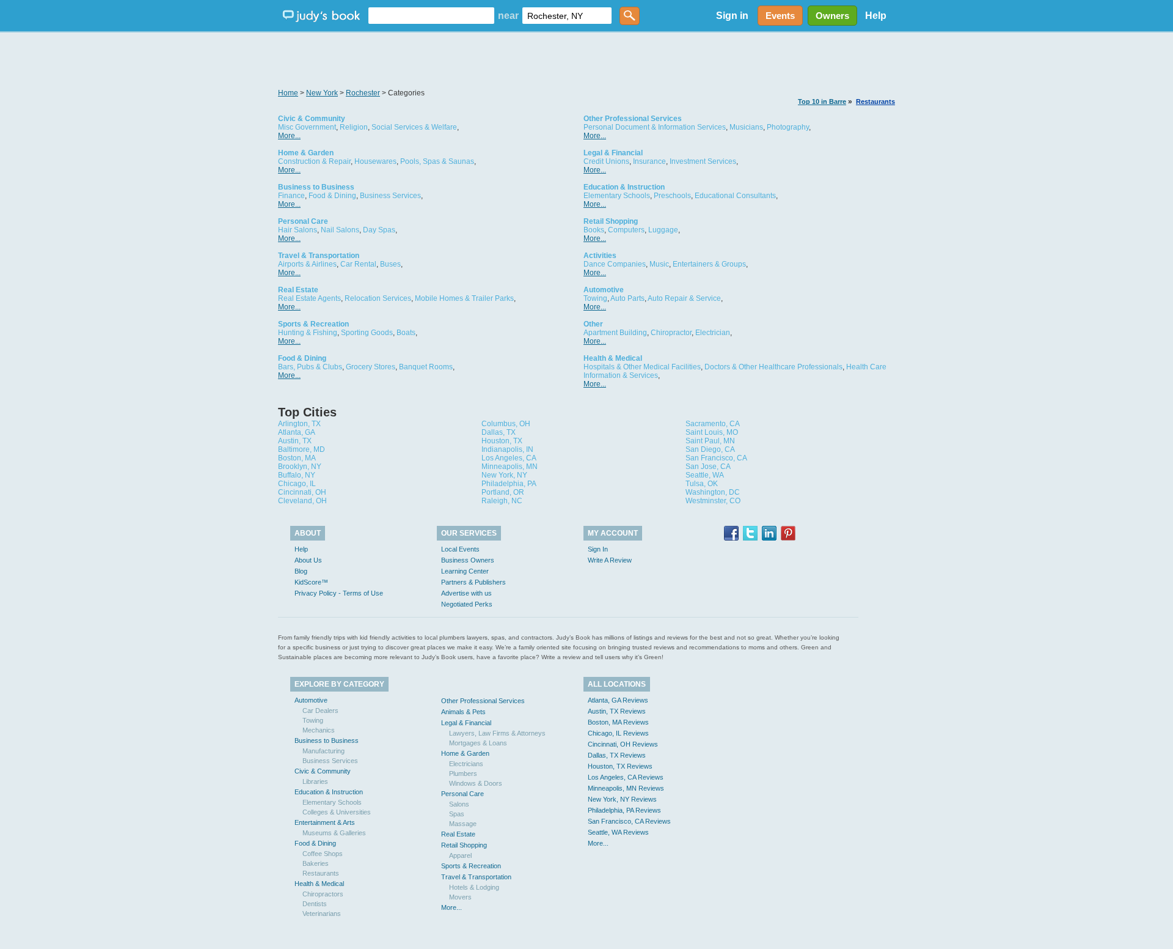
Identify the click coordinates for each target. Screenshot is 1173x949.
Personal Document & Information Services (654, 127)
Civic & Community (311, 118)
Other (593, 324)
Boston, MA (297, 458)
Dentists (314, 903)
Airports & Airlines (307, 264)
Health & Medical (612, 358)
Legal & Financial (613, 153)
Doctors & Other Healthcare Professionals (773, 367)
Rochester (363, 93)
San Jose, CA (708, 466)
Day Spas (379, 230)
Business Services (390, 195)
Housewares (375, 161)
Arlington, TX (299, 423)
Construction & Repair (314, 161)
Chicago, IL (297, 483)
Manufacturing (323, 751)
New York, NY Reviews (622, 799)
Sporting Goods (367, 332)
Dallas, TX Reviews (617, 755)
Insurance (649, 161)
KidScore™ (311, 582)
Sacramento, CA (712, 423)
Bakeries (315, 863)
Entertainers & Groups (709, 264)
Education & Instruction (624, 187)
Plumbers (463, 773)
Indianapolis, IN (507, 449)
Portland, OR (502, 492)
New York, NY (504, 475)
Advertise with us (466, 593)
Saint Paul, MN (710, 441)
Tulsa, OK (701, 483)
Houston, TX (501, 441)
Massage (463, 823)
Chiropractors (322, 894)
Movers (460, 897)
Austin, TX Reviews (617, 711)
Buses (390, 264)
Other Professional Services (632, 118)
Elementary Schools (616, 195)
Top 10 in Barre (822, 101)
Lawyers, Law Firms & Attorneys (497, 733)
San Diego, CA (710, 449)
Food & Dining (332, 195)
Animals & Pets (463, 711)
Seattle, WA (704, 475)
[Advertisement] (586, 61)
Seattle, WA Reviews (618, 832)
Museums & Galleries (334, 832)
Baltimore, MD (301, 449)
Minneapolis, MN (509, 466)
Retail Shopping (610, 221)
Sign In (598, 549)
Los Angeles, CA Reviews (625, 777)
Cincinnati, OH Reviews (623, 744)
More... (289, 135)
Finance (291, 195)
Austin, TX (295, 441)
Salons (459, 804)
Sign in (732, 15)
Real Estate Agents (309, 298)
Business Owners (467, 560)
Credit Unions (606, 161)
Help (875, 15)
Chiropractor (671, 332)
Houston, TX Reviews (620, 766)
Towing (595, 298)
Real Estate (298, 290)
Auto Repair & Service (684, 298)
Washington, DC (712, 492)
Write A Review (610, 560)
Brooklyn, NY (299, 466)
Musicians (746, 127)
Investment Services (703, 161)
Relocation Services (378, 298)
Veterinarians (321, 913)
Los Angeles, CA (508, 458)
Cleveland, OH (302, 501)
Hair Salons (297, 230)
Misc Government (307, 127)
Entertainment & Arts (324, 822)
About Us (308, 560)
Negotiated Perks (466, 604)
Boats (405, 332)
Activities (599, 255)
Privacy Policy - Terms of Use (338, 593)
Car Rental (358, 264)
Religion (354, 127)
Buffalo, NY (296, 475)
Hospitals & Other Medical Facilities (642, 367)
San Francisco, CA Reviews (629, 821)
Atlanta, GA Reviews (618, 700)
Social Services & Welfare (414, 127)
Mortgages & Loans (478, 743)
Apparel (460, 855)
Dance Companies (614, 264)
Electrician (712, 332)
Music (659, 264)
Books (593, 230)
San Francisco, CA (716, 458)
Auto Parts (627, 298)
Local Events (460, 549)
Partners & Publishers (473, 582)
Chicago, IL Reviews (618, 733)
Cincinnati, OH (302, 492)
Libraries (315, 781)
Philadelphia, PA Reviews (624, 810)
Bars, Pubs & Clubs (310, 367)
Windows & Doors (475, 783)
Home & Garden (306, 153)
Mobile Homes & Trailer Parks (464, 298)
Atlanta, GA (296, 432)
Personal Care (303, 221)
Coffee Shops (322, 853)
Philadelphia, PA (508, 483)
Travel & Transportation (318, 255)
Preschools (672, 195)
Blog (300, 571)
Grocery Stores (370, 367)
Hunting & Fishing (307, 332)
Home (288, 93)
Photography (788, 127)
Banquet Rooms (426, 367)
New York (322, 93)
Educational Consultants (735, 195)
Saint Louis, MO (711, 432)
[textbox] (431, 15)
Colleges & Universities (336, 812)
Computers (626, 230)
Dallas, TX (498, 432)
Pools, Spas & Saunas (437, 161)
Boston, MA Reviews (618, 722)
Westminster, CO (712, 501)
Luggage (663, 230)
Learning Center (465, 571)
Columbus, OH (505, 423)
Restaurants (875, 101)
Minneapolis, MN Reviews (626, 788)
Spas (456, 814)
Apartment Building (615, 332)
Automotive (603, 290)
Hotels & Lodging (474, 887)
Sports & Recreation (313, 324)
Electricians (466, 763)
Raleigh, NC (501, 501)
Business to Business (316, 187)
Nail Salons (340, 230)
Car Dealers (320, 710)
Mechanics (318, 730)
